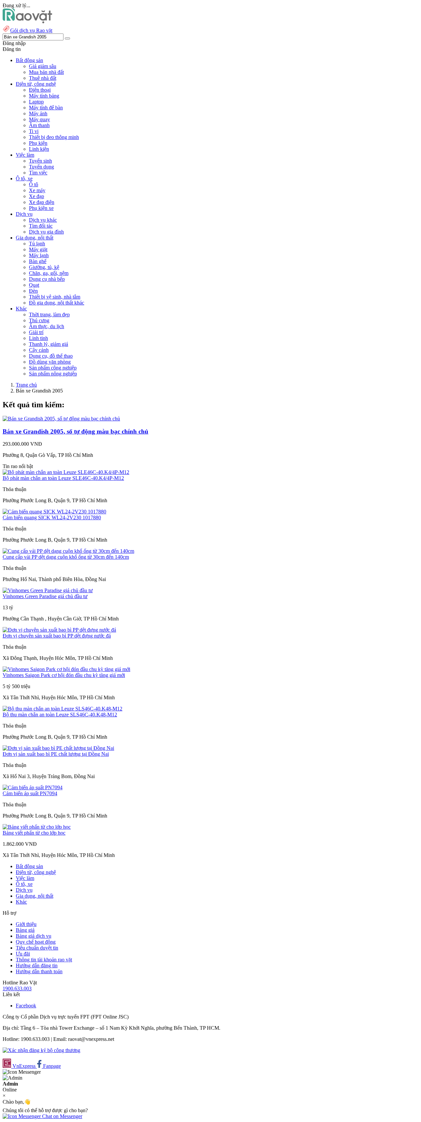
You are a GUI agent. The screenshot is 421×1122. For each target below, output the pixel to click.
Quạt (34, 285)
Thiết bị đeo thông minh (54, 137)
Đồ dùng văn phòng (50, 362)
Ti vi (33, 131)
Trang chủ (26, 385)
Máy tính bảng (44, 96)
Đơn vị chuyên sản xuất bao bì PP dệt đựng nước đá (57, 636)
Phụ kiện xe (41, 208)
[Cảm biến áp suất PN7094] (32, 787)
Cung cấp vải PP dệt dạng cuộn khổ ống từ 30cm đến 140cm (66, 557)
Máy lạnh (39, 255)
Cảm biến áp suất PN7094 (30, 793)
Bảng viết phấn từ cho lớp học (34, 833)
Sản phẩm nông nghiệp (53, 373)
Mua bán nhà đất (46, 72)
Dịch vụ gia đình (46, 232)
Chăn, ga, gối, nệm (48, 273)
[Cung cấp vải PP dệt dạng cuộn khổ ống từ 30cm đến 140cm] (68, 551)
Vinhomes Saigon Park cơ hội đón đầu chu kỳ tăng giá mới (64, 675)
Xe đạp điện (41, 202)
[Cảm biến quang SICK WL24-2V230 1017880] (54, 511)
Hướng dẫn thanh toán (39, 971)
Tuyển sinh (40, 161)
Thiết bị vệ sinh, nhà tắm (54, 297)
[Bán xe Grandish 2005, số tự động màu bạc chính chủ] (61, 418)
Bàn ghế (37, 261)
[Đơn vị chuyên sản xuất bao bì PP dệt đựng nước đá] (59, 630)
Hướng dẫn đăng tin (37, 965)
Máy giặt (38, 249)
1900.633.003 (17, 988)
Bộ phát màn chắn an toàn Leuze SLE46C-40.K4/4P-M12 (63, 478)
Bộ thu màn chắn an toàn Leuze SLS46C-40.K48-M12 (60, 714)
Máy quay (39, 119)
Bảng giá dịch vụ (33, 936)
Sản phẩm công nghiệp (53, 367)
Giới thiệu (26, 924)
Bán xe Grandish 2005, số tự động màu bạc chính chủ (75, 431)
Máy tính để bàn (46, 107)
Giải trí (36, 332)
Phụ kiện (38, 143)
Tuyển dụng (41, 166)
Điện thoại (40, 90)
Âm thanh (39, 125)
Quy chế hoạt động (36, 942)
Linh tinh (38, 338)
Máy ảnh (38, 113)
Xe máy (37, 190)
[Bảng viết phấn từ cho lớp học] (37, 827)
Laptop (36, 101)
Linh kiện (39, 149)
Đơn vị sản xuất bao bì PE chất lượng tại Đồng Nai (56, 754)
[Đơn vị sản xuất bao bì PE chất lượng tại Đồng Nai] (58, 748)
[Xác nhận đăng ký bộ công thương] (41, 1050)
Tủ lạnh (37, 243)
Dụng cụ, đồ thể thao (51, 356)
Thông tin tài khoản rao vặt (44, 959)
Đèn (33, 291)
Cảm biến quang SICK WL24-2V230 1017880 (52, 517)
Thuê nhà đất (42, 78)
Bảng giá (25, 930)
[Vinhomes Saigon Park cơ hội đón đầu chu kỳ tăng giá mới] (66, 669)
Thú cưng (39, 320)
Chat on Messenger (61, 1116)
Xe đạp (36, 196)
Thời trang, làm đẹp (49, 314)
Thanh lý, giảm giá (48, 344)
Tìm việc (38, 172)
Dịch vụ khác (43, 220)
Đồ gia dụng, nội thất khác (56, 302)
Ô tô (33, 184)
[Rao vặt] (27, 21)
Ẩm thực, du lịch (46, 326)
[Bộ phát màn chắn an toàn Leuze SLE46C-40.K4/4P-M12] (66, 472)
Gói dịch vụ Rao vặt (31, 30)
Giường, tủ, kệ (44, 267)
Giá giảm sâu (42, 66)
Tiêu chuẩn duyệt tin (37, 948)
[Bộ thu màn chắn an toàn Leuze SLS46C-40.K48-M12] (62, 708)
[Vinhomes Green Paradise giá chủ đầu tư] (48, 590)
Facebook (26, 1005)
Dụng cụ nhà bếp (47, 279)
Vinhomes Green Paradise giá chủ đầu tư (45, 596)
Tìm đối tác (41, 226)
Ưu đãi (23, 953)
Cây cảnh (39, 350)
